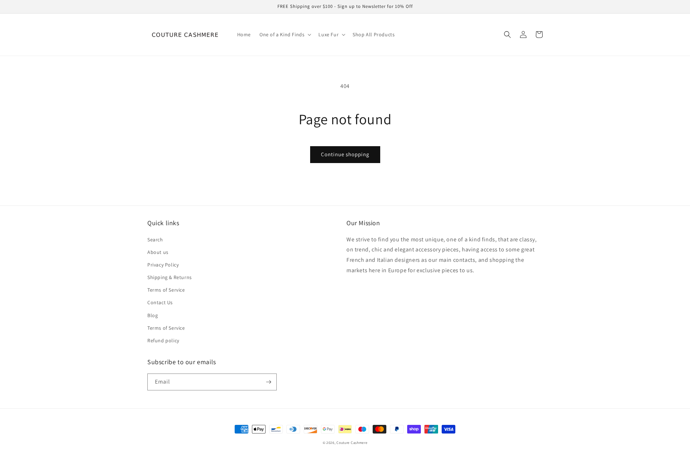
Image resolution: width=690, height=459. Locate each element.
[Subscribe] (268, 382)
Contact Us (160, 302)
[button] (284, 34)
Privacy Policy (163, 264)
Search (155, 239)
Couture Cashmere (351, 442)
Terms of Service (166, 290)
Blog (152, 315)
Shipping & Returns (169, 277)
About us (158, 252)
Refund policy (163, 340)
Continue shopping (345, 154)
